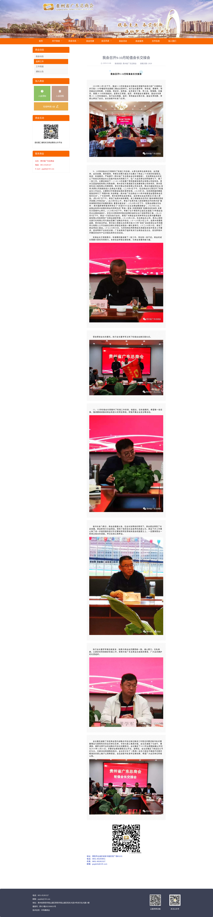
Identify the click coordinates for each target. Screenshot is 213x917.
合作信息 (156, 41)
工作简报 (40, 66)
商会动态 (40, 56)
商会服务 (139, 41)
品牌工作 (40, 61)
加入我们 (172, 41)
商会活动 (123, 41)
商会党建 (90, 41)
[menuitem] (41, 41)
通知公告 (40, 72)
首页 (41, 41)
